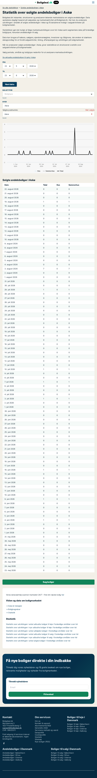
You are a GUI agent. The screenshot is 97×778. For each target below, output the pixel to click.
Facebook (4, 743)
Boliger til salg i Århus (60, 755)
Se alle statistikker (10, 8)
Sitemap (38, 739)
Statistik (38, 737)
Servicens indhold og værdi (46, 730)
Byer (5, 102)
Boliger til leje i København (78, 724)
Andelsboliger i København (14, 753)
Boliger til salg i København (62, 753)
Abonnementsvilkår (43, 726)
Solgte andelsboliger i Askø (32, 8)
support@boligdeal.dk (12, 728)
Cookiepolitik (40, 735)
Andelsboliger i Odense (12, 757)
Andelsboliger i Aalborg (12, 760)
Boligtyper (7, 90)
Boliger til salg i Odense (61, 757)
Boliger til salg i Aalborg (61, 760)
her (63, 595)
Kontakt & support (42, 723)
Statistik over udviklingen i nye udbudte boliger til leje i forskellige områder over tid (41, 627)
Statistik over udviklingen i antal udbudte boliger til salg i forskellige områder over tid (42, 634)
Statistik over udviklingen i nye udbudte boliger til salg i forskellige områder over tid (41, 637)
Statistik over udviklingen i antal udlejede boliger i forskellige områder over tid (39, 631)
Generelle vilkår (41, 728)
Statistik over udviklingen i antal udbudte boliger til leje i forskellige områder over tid (42, 624)
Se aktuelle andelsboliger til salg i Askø (19, 57)
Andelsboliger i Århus (11, 755)
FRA (4, 62)
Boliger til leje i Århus (76, 726)
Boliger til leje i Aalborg (77, 731)
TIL (4, 71)
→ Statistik (10, 612)
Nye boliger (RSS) (42, 742)
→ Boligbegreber (13, 609)
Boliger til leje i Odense (77, 729)
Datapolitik (39, 732)
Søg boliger (48, 582)
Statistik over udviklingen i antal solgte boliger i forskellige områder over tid (38, 641)
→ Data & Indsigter (14, 606)
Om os (37, 721)
